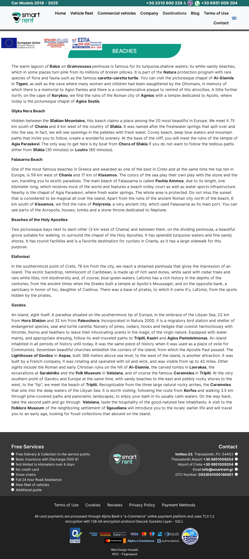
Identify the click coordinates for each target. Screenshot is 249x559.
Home (60, 13)
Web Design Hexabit (124, 549)
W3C (115, 554)
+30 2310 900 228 (164, 2)
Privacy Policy (142, 504)
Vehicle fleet (81, 13)
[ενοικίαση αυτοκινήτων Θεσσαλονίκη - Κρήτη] (27, 18)
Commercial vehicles (117, 13)
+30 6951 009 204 (219, 2)
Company (149, 13)
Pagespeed (129, 554)
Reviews (114, 504)
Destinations (175, 13)
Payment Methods (178, 504)
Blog (195, 13)
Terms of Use (216, 13)
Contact (221, 22)
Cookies (92, 504)
